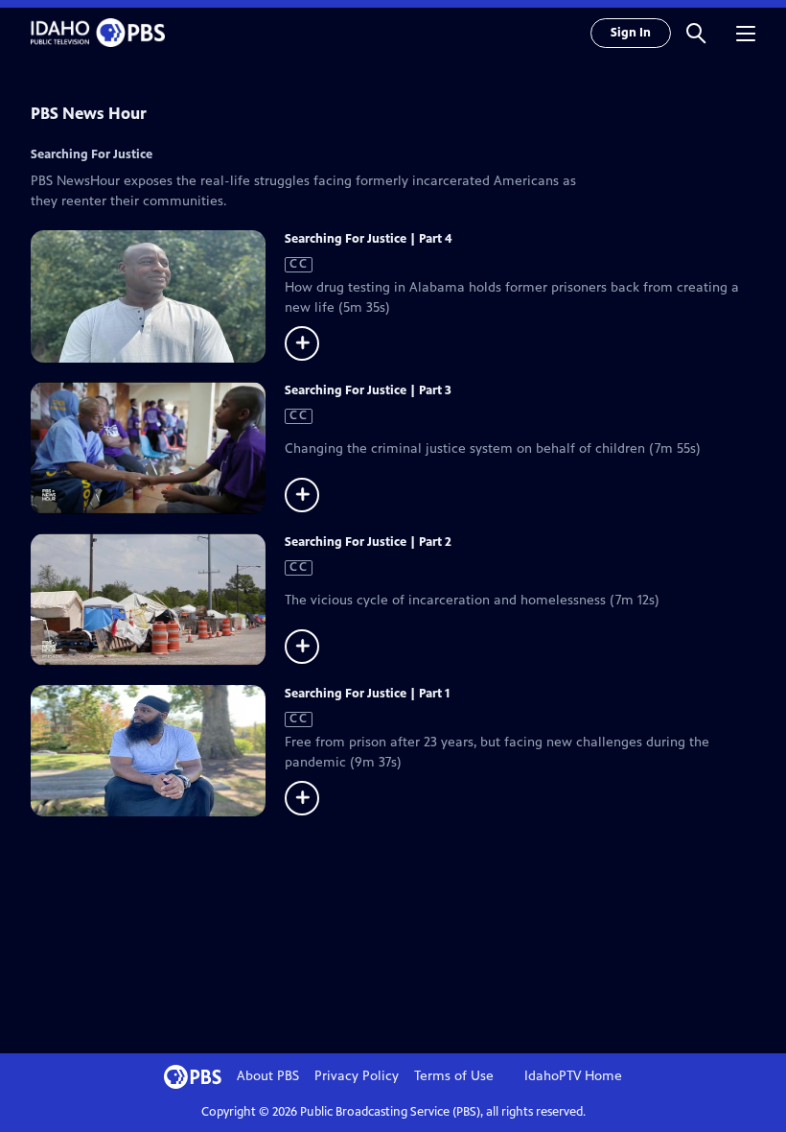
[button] (696, 33)
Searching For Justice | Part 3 (368, 390)
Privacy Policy (356, 1076)
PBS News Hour (89, 113)
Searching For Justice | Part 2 (368, 542)
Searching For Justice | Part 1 (367, 693)
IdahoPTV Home (573, 1076)
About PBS (268, 1076)
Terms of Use (454, 1076)
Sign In (631, 32)
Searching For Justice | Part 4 (368, 239)
